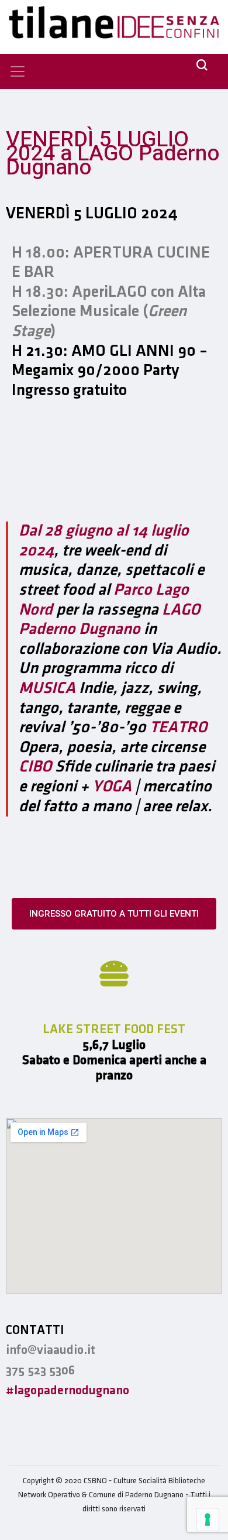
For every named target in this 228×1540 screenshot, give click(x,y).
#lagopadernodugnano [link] (67, 1390)
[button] (114, 914)
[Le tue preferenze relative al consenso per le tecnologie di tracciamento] (207, 1519)
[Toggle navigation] (17, 71)
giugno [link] (90, 531)
